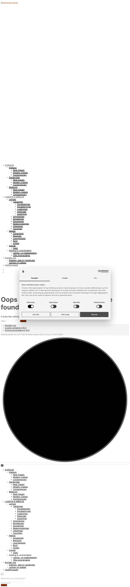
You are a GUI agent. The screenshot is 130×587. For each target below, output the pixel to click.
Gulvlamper (18, 221)
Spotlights (22, 214)
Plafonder (21, 211)
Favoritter (17, 228)
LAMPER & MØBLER (14, 197)
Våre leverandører (21, 255)
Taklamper (18, 202)
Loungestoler (19, 238)
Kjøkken (13, 167)
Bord (15, 241)
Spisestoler (18, 233)
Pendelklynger (24, 206)
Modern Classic (20, 172)
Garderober (14, 177)
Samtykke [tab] (34, 278)
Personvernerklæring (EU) (17, 330)
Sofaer (16, 243)
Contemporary (20, 175)
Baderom (13, 187)
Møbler (12, 231)
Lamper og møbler (17, 262)
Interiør (12, 245)
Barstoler (17, 236)
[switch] (53, 306)
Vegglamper (18, 216)
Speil (15, 248)
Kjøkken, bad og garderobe (22, 260)
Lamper (12, 199)
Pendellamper (23, 204)
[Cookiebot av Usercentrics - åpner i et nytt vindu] (99, 271)
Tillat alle (94, 314)
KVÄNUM (9, 165)
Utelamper (18, 226)
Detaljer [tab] (65, 278)
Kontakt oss (10, 258)
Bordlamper (18, 219)
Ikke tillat (36, 314)
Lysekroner (22, 209)
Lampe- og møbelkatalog (25, 253)
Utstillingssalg (11, 265)
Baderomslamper (21, 223)
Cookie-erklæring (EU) (16, 328)
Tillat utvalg (65, 314)
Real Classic (19, 170)
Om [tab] (95, 278)
